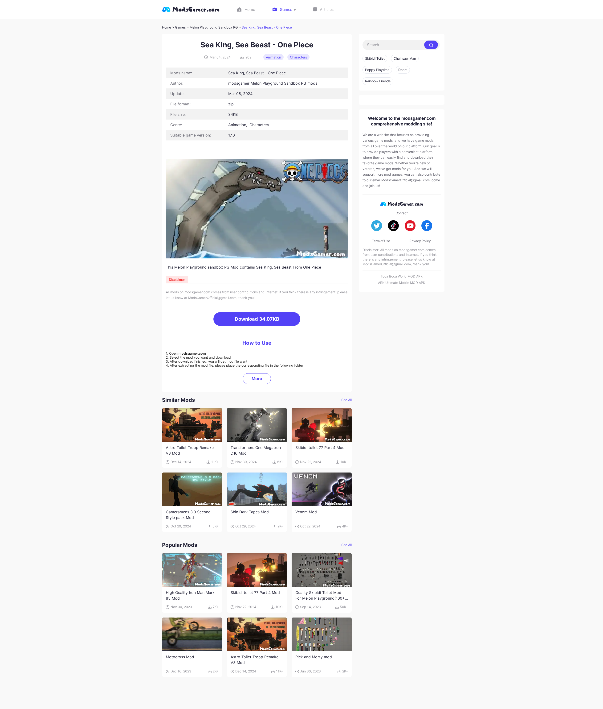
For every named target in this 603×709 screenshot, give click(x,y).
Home (166, 27)
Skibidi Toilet (375, 58)
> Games (179, 27)
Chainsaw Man (405, 58)
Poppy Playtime (377, 70)
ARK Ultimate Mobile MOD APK (401, 283)
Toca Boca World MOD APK (402, 276)
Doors (402, 70)
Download (257, 319)
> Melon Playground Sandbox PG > (214, 27)
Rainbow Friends (378, 81)
